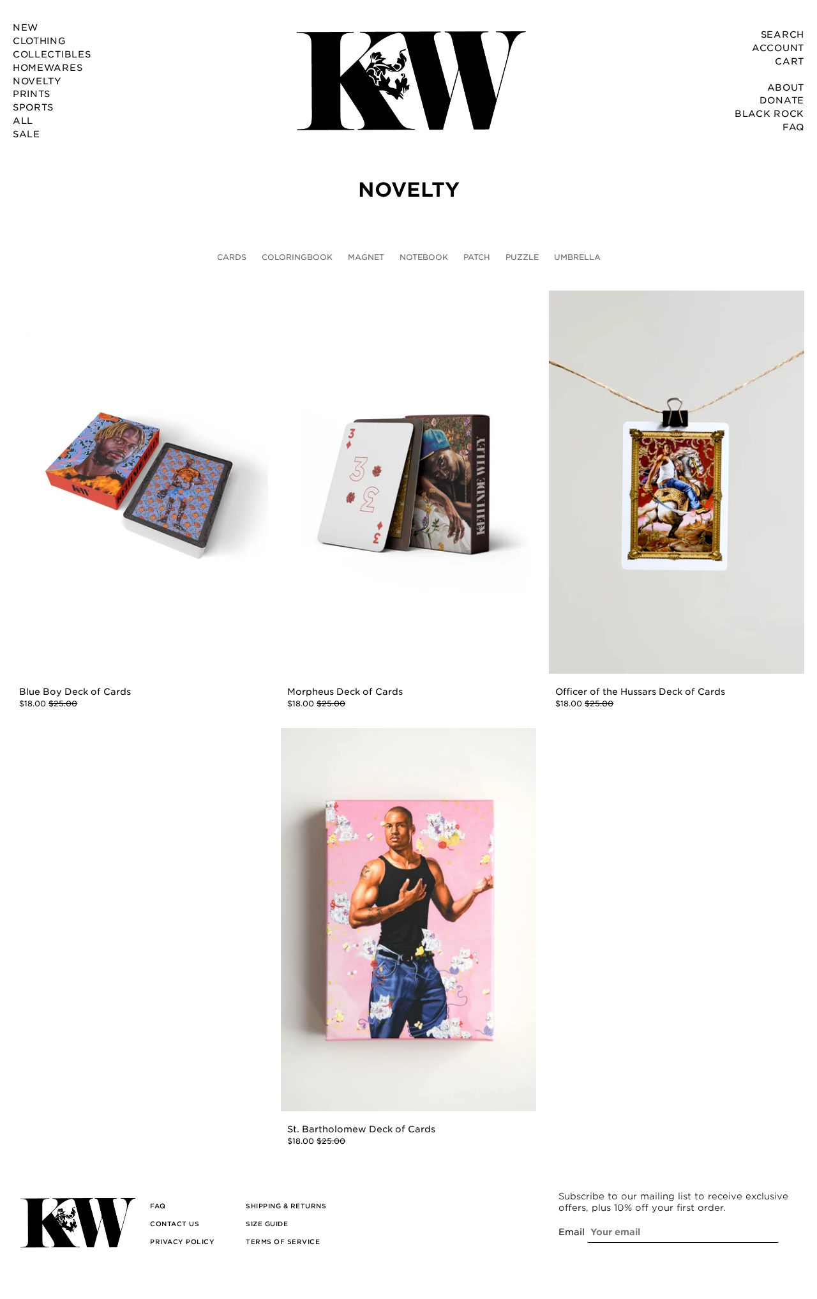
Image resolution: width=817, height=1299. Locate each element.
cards (231, 257)
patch (476, 257)
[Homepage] (409, 79)
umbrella (577, 257)
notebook (424, 257)
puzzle (522, 257)
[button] (158, 1205)
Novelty (409, 190)
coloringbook (297, 257)
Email (571, 1232)
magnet (366, 257)
